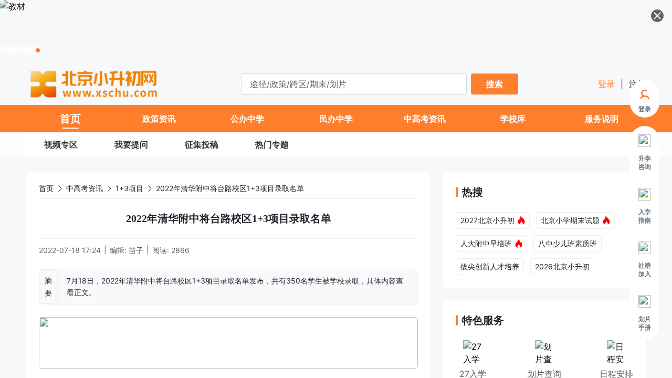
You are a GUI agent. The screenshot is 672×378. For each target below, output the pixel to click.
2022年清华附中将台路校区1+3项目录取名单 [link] (230, 188)
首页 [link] (46, 188)
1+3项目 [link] (129, 188)
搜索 (494, 84)
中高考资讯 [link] (84, 188)
